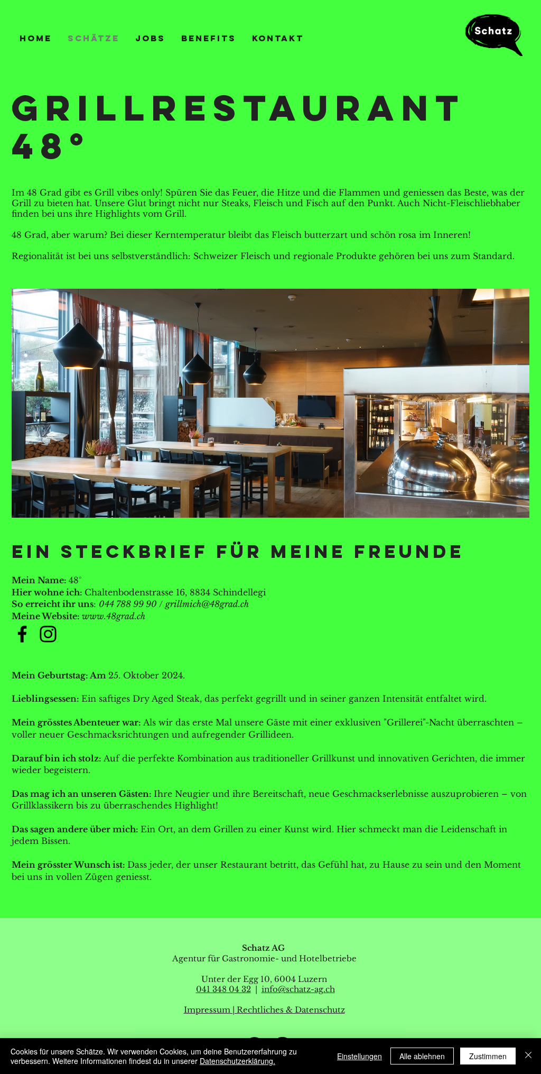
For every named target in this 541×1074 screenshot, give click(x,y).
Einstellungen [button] (359, 1056)
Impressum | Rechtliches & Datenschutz (264, 1010)
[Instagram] (48, 634)
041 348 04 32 (223, 989)
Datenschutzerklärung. (237, 1060)
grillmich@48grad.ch (207, 604)
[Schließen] (528, 1056)
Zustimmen (488, 1056)
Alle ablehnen (422, 1056)
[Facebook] (22, 634)
